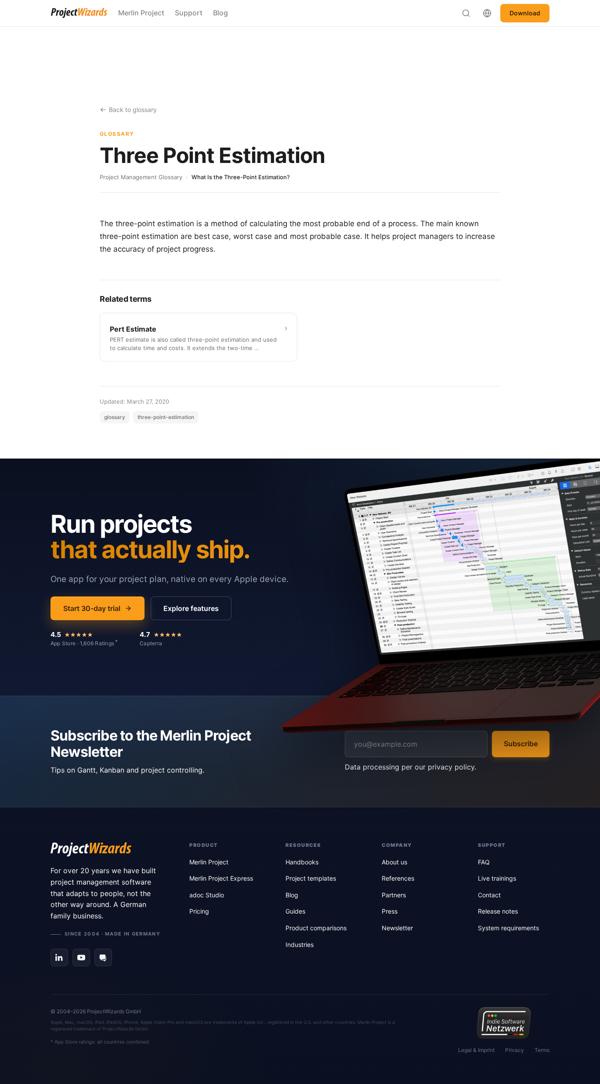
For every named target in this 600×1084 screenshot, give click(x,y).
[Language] (487, 13)
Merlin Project (141, 12)
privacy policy (451, 766)
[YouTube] (81, 957)
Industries (300, 944)
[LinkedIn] (59, 957)
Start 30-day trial (91, 608)
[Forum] (103, 957)
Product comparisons (316, 928)
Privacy (514, 1050)
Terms (542, 1050)
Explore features (191, 608)
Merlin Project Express (221, 878)
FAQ (484, 862)
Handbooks (302, 862)
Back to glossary (133, 109)
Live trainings (497, 878)
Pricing (199, 911)
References (398, 878)
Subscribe (521, 743)
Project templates (311, 878)
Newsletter (397, 928)
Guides (295, 911)
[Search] (466, 13)
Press (390, 911)
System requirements (508, 928)
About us (394, 862)
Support (188, 12)
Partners (394, 895)
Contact (489, 895)
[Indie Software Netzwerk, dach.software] (503, 1023)
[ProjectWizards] (108, 849)
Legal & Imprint (476, 1050)
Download (525, 13)
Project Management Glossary (141, 177)
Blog (220, 12)
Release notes (498, 911)
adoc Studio (206, 895)
